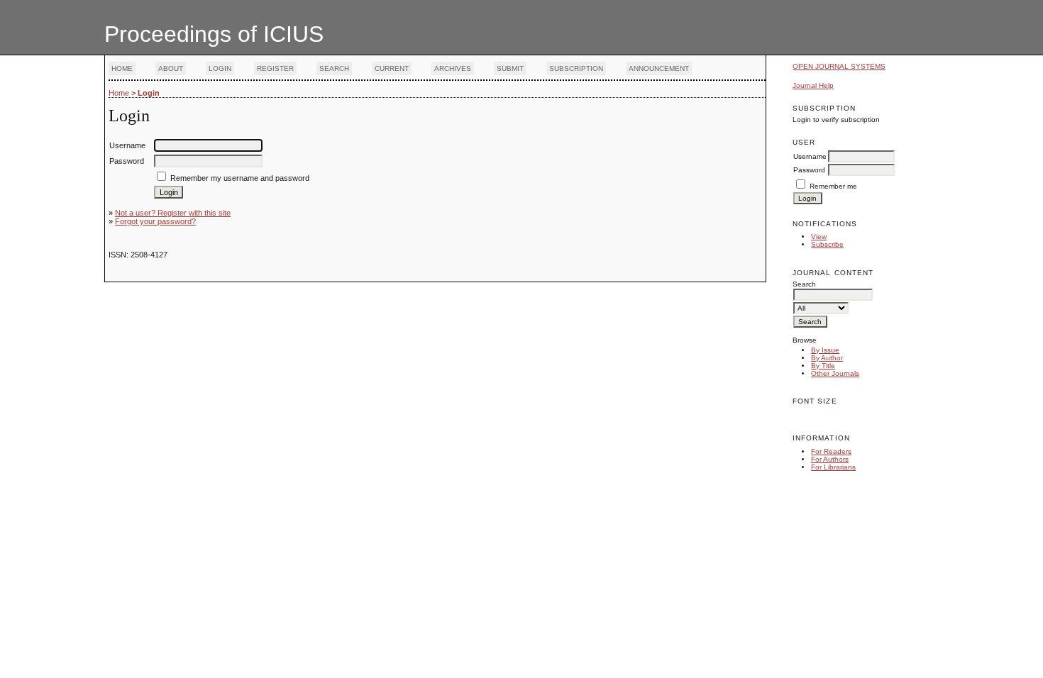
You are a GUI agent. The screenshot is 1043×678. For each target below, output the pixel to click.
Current (392, 68)
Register (275, 68)
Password (809, 170)
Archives (452, 68)
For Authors (830, 459)
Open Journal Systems (839, 66)
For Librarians (833, 467)
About (170, 68)
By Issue (825, 350)
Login (220, 68)
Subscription (576, 68)
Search (334, 68)
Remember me (833, 186)
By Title (823, 365)
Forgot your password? (155, 221)
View (819, 236)
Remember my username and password (239, 178)
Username (810, 156)
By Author (827, 358)
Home (122, 68)
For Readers (831, 451)
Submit (510, 68)
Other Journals (835, 373)
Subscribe (827, 244)
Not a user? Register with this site (173, 213)
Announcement (659, 68)
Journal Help (813, 85)
